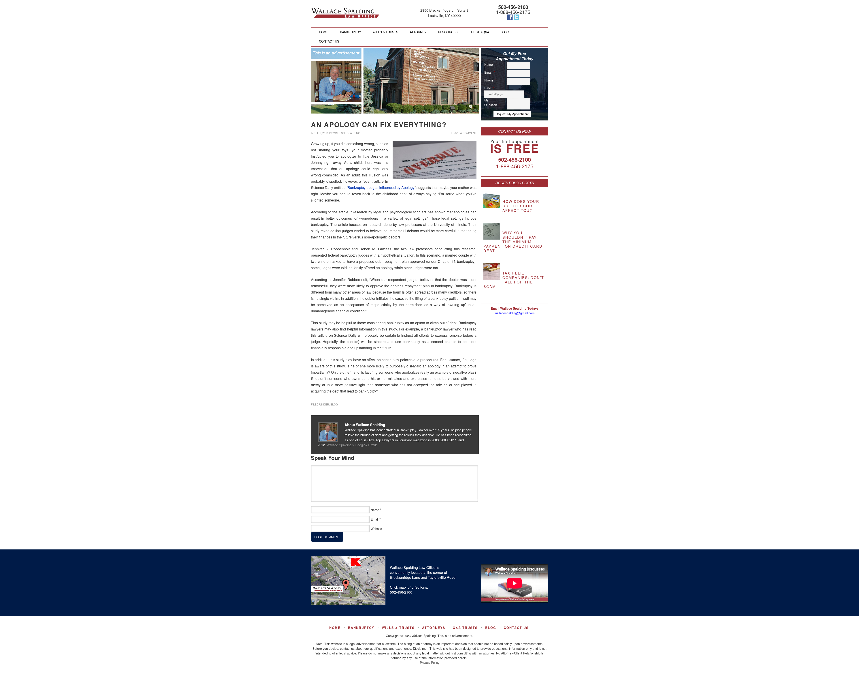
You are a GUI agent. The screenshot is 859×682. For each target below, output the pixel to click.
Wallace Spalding (345, 13)
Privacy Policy (429, 662)
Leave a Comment (463, 133)
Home (323, 32)
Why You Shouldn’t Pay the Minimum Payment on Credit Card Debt (512, 241)
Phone (490, 80)
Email (374, 519)
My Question (492, 102)
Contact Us (516, 627)
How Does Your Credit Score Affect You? (520, 206)
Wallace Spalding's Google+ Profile (352, 444)
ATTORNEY (418, 32)
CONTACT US (329, 41)
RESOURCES (447, 32)
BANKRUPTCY (350, 32)
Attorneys (433, 627)
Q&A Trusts (465, 627)
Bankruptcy (361, 627)
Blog (334, 404)
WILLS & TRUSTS (385, 32)
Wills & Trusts (398, 627)
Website (376, 528)
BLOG (505, 32)
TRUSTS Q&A (479, 32)
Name (375, 510)
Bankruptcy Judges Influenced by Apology (381, 187)
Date (489, 88)
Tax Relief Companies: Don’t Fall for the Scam (513, 279)
